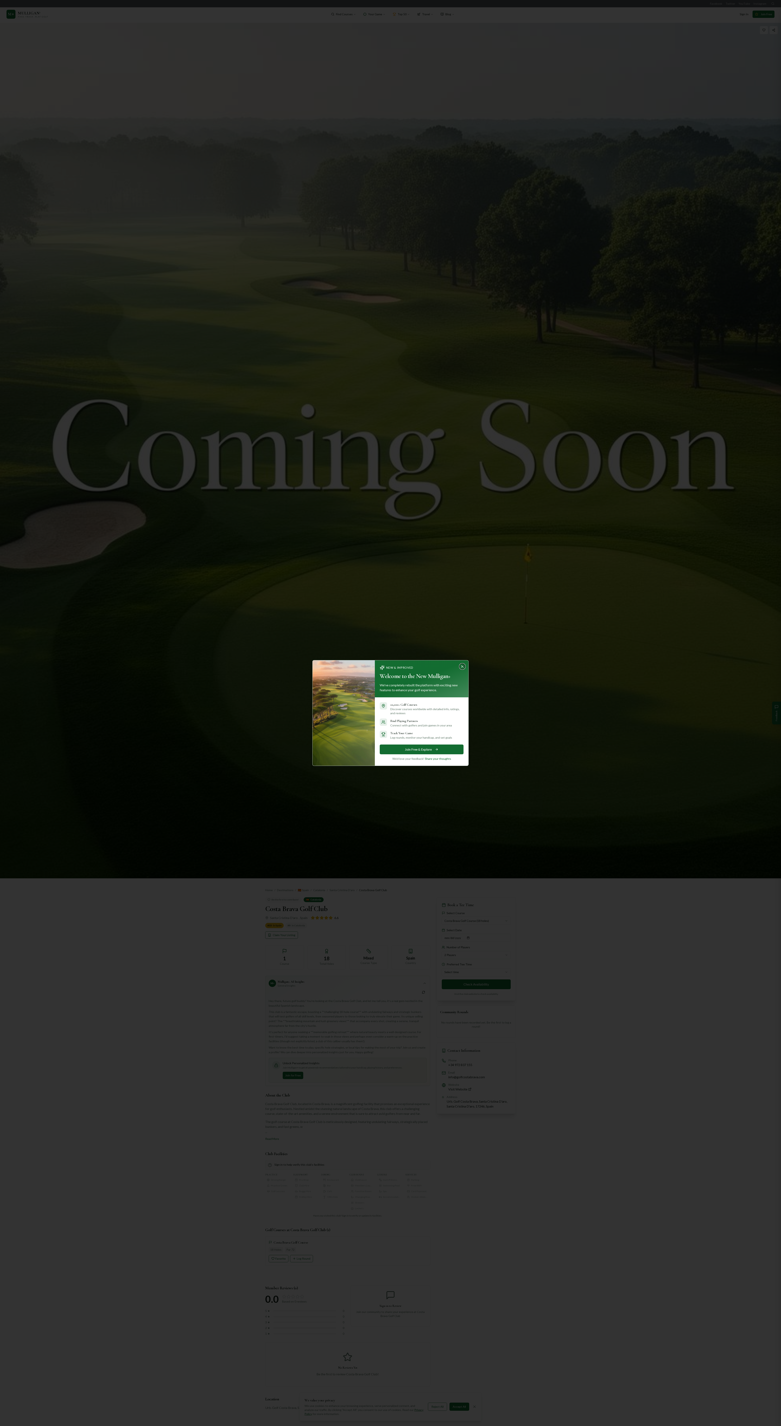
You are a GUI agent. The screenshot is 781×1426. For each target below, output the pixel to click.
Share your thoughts (438, 758)
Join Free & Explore (418, 749)
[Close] (463, 665)
